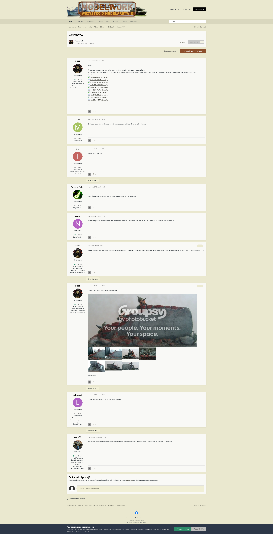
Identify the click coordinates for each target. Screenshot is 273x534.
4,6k (80, 456)
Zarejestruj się (199, 9)
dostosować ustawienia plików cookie (141, 529)
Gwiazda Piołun (77, 187)
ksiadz (81, 41)
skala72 (77, 437)
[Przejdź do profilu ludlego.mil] (78, 402)
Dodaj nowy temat (170, 51)
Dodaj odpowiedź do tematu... (90, 488)
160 (80, 414)
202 (80, 79)
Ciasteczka (143, 518)
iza (77, 149)
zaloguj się (129, 480)
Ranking (124, 21)
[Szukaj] (203, 21)
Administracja (91, 21)
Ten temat (195, 21)
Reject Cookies (199, 529)
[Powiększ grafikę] (142, 320)
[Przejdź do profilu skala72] (78, 445)
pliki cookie (91, 529)
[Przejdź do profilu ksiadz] (71, 42)
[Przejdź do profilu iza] (78, 156)
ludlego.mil (77, 395)
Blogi (108, 21)
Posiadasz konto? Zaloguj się (180, 9)
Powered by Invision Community (136, 522)
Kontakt (135, 518)
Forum (71, 21)
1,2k (80, 235)
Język (128, 518)
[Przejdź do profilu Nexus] (78, 224)
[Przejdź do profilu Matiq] (78, 127)
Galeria (115, 21)
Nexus (77, 216)
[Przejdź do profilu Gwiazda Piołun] (78, 194)
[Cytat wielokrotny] (89, 111)
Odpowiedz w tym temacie (193, 51)
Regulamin (133, 21)
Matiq (77, 119)
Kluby (101, 21)
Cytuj (94, 111)
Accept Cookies (183, 529)
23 (80, 205)
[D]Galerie (91, 43)
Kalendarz (80, 21)
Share (183, 42)
